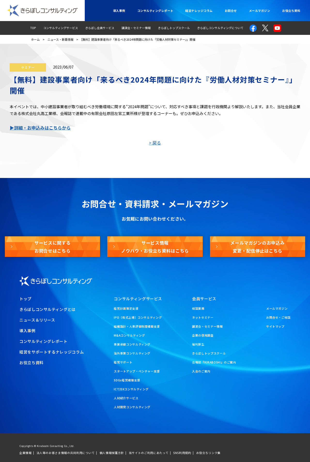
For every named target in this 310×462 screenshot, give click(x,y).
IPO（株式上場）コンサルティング (138, 317)
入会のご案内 (201, 371)
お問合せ (231, 10)
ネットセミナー (202, 317)
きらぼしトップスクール (174, 28)
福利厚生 (198, 344)
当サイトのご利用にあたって (148, 453)
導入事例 (119, 10)
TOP (33, 28)
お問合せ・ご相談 (278, 317)
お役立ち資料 (291, 10)
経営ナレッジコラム (198, 10)
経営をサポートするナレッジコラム (51, 352)
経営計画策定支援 (126, 308)
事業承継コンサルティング (132, 344)
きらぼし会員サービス (99, 28)
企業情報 (25, 453)
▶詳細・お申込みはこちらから (40, 127)
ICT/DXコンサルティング (131, 389)
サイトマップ (275, 326)
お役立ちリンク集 (208, 453)
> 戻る (155, 142)
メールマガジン (259, 10)
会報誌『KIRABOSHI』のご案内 (214, 362)
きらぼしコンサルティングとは (47, 309)
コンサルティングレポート (155, 10)
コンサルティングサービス (60, 28)
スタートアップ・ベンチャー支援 (137, 371)
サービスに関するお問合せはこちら (52, 246)
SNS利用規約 (182, 453)
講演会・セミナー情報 (136, 28)
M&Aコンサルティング (129, 335)
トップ (25, 298)
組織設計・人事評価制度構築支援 (137, 326)
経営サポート (123, 362)
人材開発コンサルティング (132, 407)
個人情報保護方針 (112, 453)
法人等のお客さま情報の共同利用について (66, 453)
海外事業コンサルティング (132, 353)
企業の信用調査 (202, 335)
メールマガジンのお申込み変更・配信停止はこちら (257, 246)
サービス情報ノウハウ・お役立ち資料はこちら (155, 246)
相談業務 (198, 308)
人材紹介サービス (126, 398)
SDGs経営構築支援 (127, 380)
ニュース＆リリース (37, 320)
